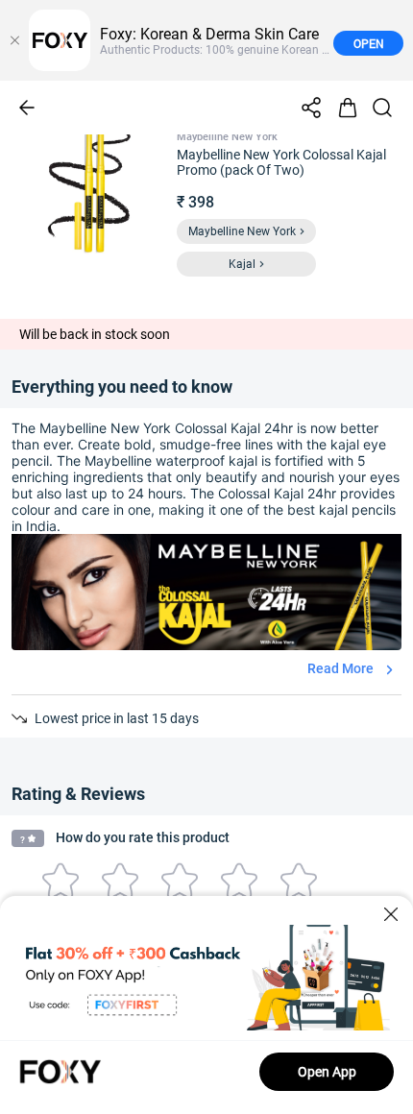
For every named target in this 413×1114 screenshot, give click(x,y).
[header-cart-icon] (347, 107)
